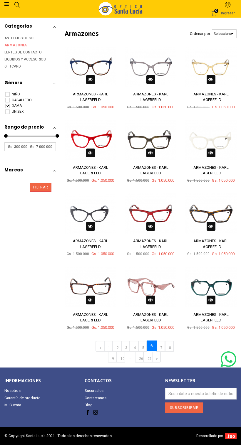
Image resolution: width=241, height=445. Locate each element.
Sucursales (94, 390)
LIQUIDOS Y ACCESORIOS (25, 59)
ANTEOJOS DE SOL (19, 38)
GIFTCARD (12, 66)
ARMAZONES (15, 45)
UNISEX (18, 111)
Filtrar (40, 187)
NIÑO (16, 94)
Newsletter (180, 380)
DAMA (17, 106)
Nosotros (12, 390)
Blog (89, 405)
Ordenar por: (200, 33)
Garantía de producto (22, 398)
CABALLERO (22, 100)
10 (122, 359)
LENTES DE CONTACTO (23, 52)
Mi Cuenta (12, 405)
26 (141, 359)
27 (150, 359)
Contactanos (95, 398)
